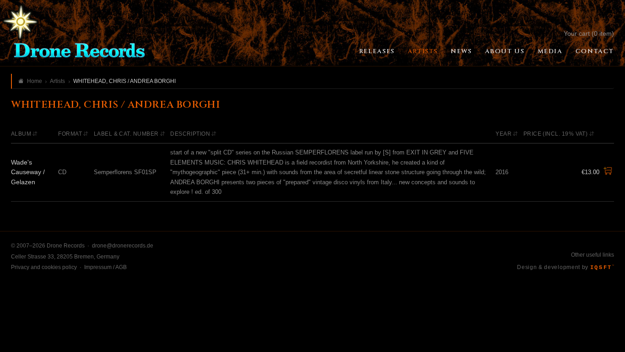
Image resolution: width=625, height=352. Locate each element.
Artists (423, 51)
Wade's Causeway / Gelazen (28, 172)
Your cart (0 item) (589, 33)
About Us (505, 51)
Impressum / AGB (105, 267)
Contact (595, 51)
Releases (377, 51)
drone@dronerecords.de (122, 245)
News (461, 51)
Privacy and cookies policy (44, 267)
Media (550, 51)
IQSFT (602, 267)
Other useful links (592, 255)
